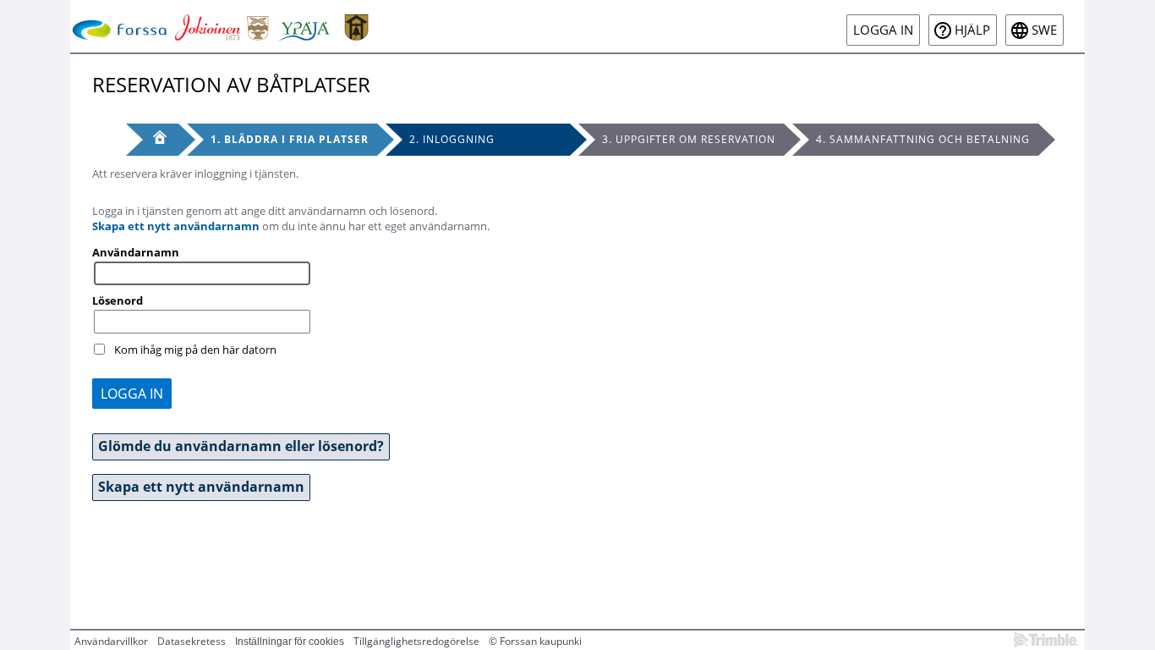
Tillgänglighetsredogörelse (416, 641)
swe (1044, 30)
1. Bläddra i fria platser (290, 139)
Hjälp (972, 30)
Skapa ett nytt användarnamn (176, 226)
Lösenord (117, 300)
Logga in (883, 30)
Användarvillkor (111, 641)
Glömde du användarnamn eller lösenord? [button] (241, 446)
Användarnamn (135, 252)
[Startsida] (223, 26)
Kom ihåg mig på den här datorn (195, 349)
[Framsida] (152, 140)
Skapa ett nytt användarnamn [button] (201, 486)
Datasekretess (191, 641)
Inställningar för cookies (289, 641)
